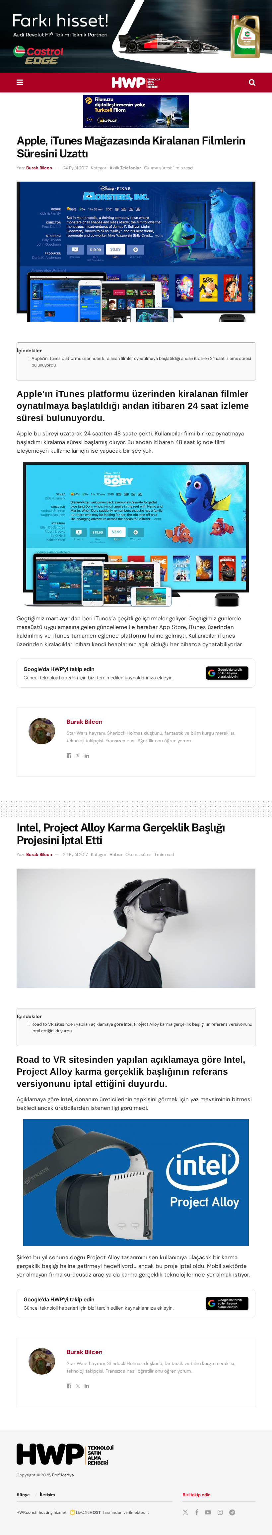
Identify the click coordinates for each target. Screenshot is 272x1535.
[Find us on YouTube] (208, 1512)
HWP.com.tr (27, 1512)
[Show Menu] (20, 82)
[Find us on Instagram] (220, 1512)
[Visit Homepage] (136, 82)
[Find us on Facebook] (196, 1512)
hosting (46, 1512)
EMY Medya (63, 1475)
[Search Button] (252, 82)
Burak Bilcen (39, 168)
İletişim (47, 1494)
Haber (115, 854)
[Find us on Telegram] (232, 1512)
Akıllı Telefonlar (125, 168)
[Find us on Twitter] (185, 1512)
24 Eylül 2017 (75, 168)
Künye (23, 1494)
